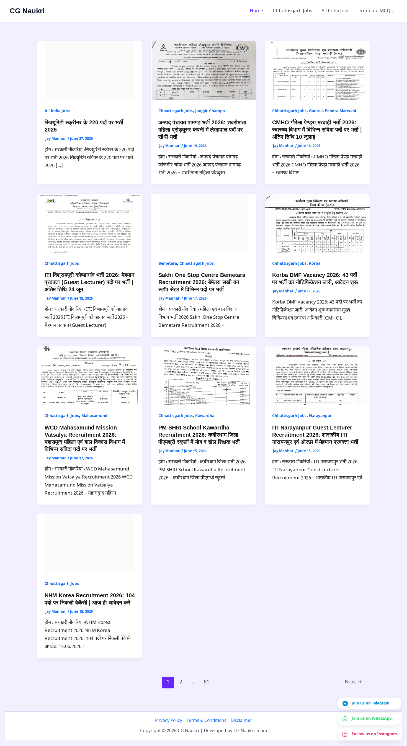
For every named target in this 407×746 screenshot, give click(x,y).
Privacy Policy (168, 721)
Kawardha (204, 416)
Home (256, 11)
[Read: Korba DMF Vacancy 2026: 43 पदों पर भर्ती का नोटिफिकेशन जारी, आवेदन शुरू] (317, 223)
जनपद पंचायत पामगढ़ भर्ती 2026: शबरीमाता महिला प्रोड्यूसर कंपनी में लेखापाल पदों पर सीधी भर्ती (202, 129)
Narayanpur (320, 416)
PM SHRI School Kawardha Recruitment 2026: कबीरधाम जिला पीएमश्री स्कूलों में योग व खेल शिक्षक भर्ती (199, 435)
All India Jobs (335, 11)
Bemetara (167, 263)
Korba (314, 263)
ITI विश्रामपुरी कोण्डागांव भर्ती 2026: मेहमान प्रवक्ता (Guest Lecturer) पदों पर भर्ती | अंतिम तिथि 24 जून (89, 282)
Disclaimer (241, 721)
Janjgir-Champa (210, 111)
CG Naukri (27, 11)
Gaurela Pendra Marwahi (332, 111)
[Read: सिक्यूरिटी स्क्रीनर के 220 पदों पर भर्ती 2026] (89, 71)
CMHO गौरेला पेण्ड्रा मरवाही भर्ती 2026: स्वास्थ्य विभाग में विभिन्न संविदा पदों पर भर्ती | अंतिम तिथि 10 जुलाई (317, 129)
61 (206, 682)
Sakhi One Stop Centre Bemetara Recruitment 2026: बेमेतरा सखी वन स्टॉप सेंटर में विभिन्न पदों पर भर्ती (201, 282)
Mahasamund (94, 416)
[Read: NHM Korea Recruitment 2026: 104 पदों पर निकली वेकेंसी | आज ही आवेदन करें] (89, 544)
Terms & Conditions (206, 721)
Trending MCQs (376, 11)
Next (353, 682)
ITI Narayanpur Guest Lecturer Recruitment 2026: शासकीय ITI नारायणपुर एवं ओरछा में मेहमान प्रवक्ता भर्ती (315, 435)
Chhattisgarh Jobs (292, 11)
